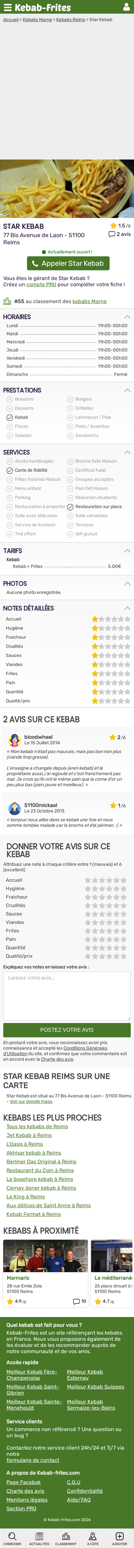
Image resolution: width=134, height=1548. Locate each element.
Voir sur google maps (31, 1101)
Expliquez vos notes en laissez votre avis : (46, 967)
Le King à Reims (26, 1197)
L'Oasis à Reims (25, 1144)
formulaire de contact (33, 1460)
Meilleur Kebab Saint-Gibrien (33, 1390)
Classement (65, 1544)
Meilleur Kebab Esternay (85, 1375)
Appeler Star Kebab (73, 263)
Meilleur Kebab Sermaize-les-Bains (91, 1405)
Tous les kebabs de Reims (37, 1126)
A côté (93, 1544)
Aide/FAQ (79, 1500)
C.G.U (73, 1482)
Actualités (39, 1544)
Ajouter (119, 1544)
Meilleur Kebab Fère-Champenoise (32, 1375)
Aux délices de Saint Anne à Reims (49, 1205)
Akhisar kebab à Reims (34, 1153)
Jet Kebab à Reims (29, 1135)
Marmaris (18, 1278)
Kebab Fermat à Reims (34, 1214)
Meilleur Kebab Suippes (95, 1387)
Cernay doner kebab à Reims (41, 1188)
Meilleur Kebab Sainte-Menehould (34, 1405)
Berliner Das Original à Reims (41, 1161)
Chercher (12, 1544)
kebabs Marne (90, 301)
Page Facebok (24, 1482)
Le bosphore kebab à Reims (40, 1179)
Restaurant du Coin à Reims (40, 1170)
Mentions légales (27, 1500)
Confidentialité (85, 1491)
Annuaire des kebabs (44, 7)
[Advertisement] (67, 93)
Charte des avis (57, 1059)
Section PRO (21, 1508)
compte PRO (41, 284)
